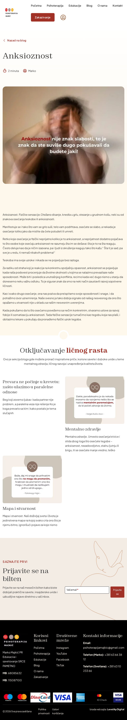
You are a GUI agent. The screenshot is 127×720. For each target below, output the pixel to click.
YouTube (61, 653)
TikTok (60, 665)
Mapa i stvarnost (19, 508)
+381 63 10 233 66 (102, 668)
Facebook (62, 659)
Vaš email (72, 589)
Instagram (62, 647)
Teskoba (8, 260)
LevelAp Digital (115, 709)
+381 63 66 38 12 (102, 657)
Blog (89, 5)
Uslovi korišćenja (58, 711)
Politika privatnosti (44, 711)
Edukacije (75, 5)
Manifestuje (10, 227)
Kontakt (118, 5)
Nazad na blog (16, 40)
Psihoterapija (55, 5)
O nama (102, 5)
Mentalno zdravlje (83, 429)
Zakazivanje (43, 17)
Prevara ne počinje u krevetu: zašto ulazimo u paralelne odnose (31, 387)
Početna (36, 5)
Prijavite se (117, 591)
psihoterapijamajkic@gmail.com (103, 645)
